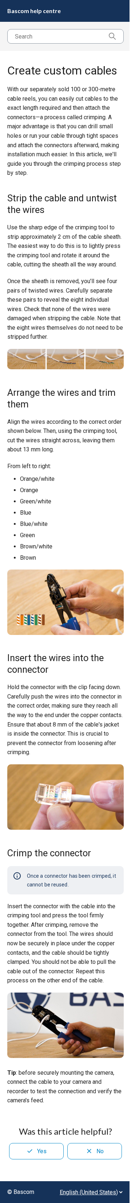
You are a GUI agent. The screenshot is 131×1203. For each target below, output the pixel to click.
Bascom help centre (34, 10)
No (100, 1151)
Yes (42, 1151)
